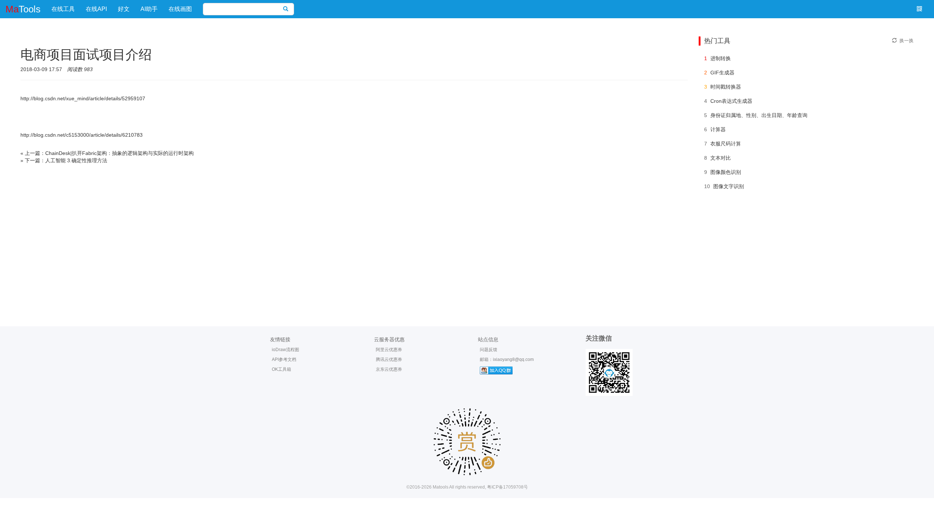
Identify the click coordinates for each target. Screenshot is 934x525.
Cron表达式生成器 (731, 101)
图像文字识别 (728, 186)
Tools (22, 9)
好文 (124, 9)
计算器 (718, 129)
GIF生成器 (722, 72)
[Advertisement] (467, 257)
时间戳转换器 (725, 87)
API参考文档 (284, 359)
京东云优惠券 (389, 369)
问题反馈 (488, 349)
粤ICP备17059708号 (507, 487)
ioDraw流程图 (285, 349)
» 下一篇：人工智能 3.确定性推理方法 (63, 160)
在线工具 (63, 9)
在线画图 (180, 9)
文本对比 (720, 158)
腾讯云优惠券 (389, 359)
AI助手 (149, 9)
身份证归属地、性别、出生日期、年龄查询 (758, 115)
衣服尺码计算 (725, 144)
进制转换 (720, 58)
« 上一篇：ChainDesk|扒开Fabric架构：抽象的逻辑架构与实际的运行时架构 (107, 153)
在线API (96, 9)
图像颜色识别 (725, 172)
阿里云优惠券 (389, 349)
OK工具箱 (281, 369)
